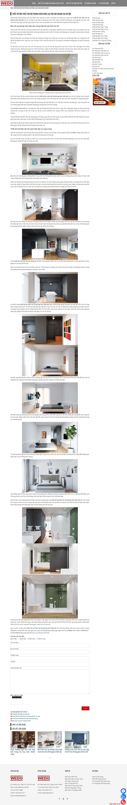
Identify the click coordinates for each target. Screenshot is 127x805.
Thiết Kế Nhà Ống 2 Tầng (100, 29)
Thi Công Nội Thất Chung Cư (101, 53)
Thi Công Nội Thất (97, 48)
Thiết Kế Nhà (96, 18)
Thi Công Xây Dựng (90, 3)
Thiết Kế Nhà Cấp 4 (98, 22)
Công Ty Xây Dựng (97, 777)
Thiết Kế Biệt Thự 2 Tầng (99, 36)
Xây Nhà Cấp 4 (96, 57)
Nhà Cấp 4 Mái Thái (71, 777)
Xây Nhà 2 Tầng (97, 64)
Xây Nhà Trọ (96, 66)
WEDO (12, 8)
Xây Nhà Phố (96, 62)
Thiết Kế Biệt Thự (97, 34)
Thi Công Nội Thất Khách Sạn (101, 781)
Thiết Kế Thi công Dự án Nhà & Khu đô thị (51, 3)
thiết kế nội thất (20, 108)
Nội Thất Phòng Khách (99, 779)
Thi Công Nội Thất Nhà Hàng (101, 783)
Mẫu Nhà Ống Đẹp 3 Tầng (73, 788)
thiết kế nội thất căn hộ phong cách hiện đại (41, 628)
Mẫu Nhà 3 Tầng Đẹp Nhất (73, 790)
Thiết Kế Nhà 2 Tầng (98, 31)
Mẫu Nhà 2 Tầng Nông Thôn (73, 786)
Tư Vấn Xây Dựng (103, 3)
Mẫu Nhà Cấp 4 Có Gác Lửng (74, 779)
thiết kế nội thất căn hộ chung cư (25, 261)
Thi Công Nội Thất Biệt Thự (100, 51)
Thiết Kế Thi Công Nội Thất (74, 3)
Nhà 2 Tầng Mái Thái (71, 783)
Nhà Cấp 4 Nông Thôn (72, 781)
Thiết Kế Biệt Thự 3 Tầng (99, 38)
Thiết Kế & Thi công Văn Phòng (101, 40)
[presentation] (50, 758)
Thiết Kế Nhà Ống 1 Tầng (100, 27)
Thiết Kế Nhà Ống (97, 25)
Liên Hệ (113, 3)
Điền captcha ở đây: (17, 695)
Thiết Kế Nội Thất (97, 20)
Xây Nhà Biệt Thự (97, 60)
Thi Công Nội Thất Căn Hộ (100, 55)
